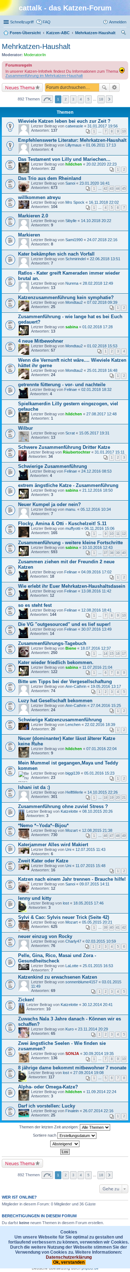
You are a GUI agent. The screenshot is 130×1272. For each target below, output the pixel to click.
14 (105, 653)
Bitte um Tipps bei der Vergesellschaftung (65, 681)
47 (111, 836)
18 (105, 797)
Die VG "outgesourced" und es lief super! (64, 624)
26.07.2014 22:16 (98, 1111)
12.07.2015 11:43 (90, 849)
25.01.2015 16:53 (98, 966)
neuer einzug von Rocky (45, 936)
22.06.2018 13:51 (105, 259)
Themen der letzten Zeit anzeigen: (49, 1127)
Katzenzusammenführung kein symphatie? (66, 297)
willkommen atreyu (39, 197)
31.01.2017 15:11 (110, 452)
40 (124, 553)
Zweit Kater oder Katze (43, 860)
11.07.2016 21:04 (97, 667)
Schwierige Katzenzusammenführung (60, 719)
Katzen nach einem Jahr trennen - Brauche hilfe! (72, 879)
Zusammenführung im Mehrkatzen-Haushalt (44, 75)
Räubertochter (76, 452)
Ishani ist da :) (34, 787)
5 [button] (88, 99)
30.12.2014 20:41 (97, 1004)
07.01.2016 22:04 (101, 748)
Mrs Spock (74, 202)
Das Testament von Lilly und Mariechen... (64, 159)
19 (111, 797)
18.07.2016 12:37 (96, 648)
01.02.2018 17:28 (97, 327)
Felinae (70, 389)
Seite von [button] (47, 99)
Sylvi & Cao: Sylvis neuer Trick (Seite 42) (63, 917)
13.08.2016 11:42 (96, 591)
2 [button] (66, 99)
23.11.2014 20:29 (93, 1029)
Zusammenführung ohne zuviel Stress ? (63, 806)
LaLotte (71, 966)
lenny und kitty (34, 898)
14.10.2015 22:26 (102, 792)
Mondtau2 (74, 302)
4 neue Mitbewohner (40, 341)
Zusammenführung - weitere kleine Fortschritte (70, 542)
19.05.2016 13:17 (106, 686)
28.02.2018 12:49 (98, 283)
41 (118, 927)
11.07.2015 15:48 (90, 865)
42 (105, 188)
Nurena (71, 283)
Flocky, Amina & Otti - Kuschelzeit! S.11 (62, 523)
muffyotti (72, 528)
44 (118, 188)
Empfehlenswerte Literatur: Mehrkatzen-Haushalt (72, 140)
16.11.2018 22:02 (104, 202)
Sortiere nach (45, 1135)
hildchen (73, 164)
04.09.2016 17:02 (96, 572)
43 (111, 188)
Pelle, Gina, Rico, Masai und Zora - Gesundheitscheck (57, 958)
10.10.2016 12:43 (97, 547)
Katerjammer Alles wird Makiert (53, 844)
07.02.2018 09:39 (102, 302)
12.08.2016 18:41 (96, 610)
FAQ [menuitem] (47, 22)
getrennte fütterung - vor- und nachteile (61, 384)
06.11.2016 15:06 (99, 528)
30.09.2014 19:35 (98, 1053)
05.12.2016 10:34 (96, 509)
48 (118, 836)
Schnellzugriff (22, 22)
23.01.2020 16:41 (94, 183)
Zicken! (26, 999)
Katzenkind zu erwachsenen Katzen (57, 977)
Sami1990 (74, 240)
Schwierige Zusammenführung (52, 466)
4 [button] (81, 99)
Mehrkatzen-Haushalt (36, 46)
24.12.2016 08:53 (96, 471)
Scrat (70, 433)
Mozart (71, 830)
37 (105, 553)
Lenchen (73, 724)
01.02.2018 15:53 (102, 346)
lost (66, 903)
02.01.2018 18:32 (96, 389)
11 (118, 534)
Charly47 (73, 941)
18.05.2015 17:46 (88, 903)
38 (111, 553)
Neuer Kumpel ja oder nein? (49, 504)
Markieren (29, 235)
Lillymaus (73, 145)
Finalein (72, 1111)
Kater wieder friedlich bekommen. (56, 662)
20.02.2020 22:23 (101, 164)
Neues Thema (20, 87)
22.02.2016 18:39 (100, 724)
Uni (68, 849)
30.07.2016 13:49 (96, 629)
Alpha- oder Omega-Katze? (48, 1087)
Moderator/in (35, 55)
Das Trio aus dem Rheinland (49, 178)
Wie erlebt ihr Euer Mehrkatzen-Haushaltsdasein (71, 586)
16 (118, 653)
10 (124, 131)
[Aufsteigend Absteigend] (65, 1144)
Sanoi (70, 183)
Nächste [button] (109, 99)
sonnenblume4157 (81, 982)
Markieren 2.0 (33, 215)
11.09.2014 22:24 (101, 1092)
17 (124, 653)
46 (105, 836)
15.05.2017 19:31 (94, 433)
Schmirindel (75, 259)
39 (118, 553)
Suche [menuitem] (124, 33)
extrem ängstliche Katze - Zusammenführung (68, 485)
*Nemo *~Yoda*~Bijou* (43, 825)
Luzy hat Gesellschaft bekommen (55, 700)
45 (124, 188)
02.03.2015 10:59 (101, 941)
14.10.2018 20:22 (96, 220)
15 (111, 653)
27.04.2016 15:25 (106, 705)
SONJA (72, 1053)
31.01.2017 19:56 (102, 126)
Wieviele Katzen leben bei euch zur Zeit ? (64, 121)
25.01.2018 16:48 (102, 370)
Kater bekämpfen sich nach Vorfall (56, 254)
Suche (104, 87)
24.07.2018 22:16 (102, 240)
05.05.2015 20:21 (97, 922)
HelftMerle (74, 792)
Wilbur (25, 428)
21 (124, 797)
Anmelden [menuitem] (117, 22)
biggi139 (72, 773)
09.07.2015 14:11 (94, 884)
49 (124, 836)
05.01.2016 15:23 (99, 773)
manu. (70, 509)
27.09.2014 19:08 (88, 1072)
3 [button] (73, 99)
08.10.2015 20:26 (97, 811)
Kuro (69, 1029)
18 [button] (101, 99)
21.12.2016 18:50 (97, 490)
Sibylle (71, 220)
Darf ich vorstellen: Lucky (46, 1106)
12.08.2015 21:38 (97, 830)
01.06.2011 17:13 (101, 145)
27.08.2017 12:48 (101, 414)
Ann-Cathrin (75, 686)
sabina (71, 327)
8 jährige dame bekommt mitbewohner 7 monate (72, 1067)
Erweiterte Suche (115, 87)
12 (124, 534)
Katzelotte (69, 811)
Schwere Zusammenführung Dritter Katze (64, 447)
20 (118, 797)
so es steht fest (35, 605)
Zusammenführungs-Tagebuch (52, 643)
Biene (70, 648)
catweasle (74, 126)
